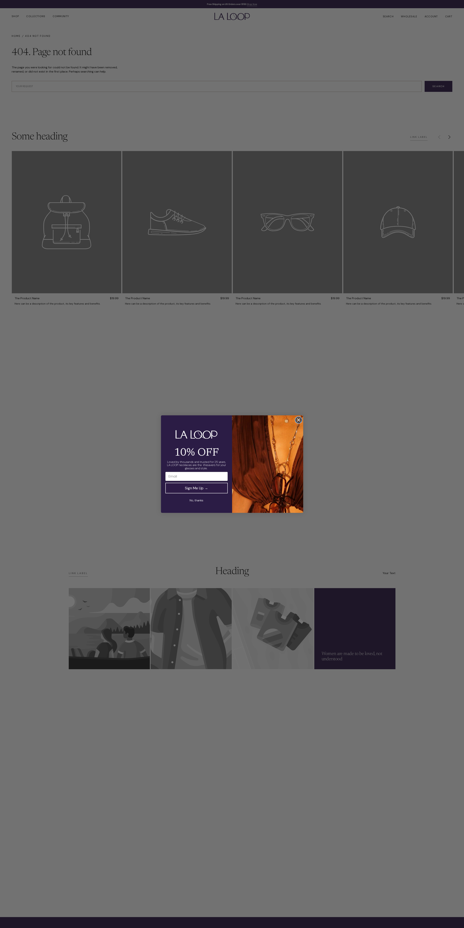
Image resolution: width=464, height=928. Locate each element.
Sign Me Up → (196, 488)
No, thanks (196, 500)
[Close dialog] (298, 420)
